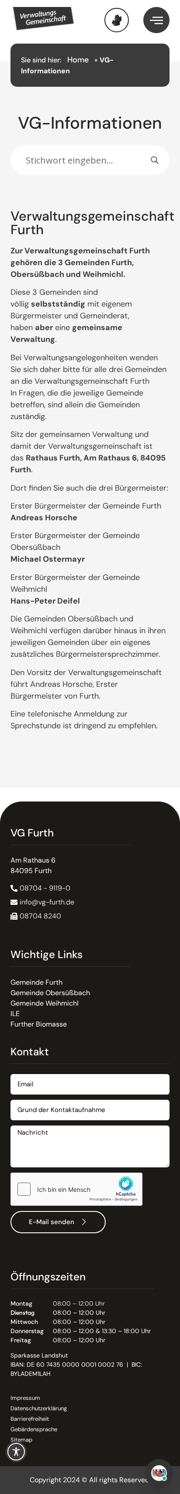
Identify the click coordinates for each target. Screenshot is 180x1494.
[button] (35, 916)
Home (78, 60)
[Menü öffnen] (156, 20)
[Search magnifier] (155, 160)
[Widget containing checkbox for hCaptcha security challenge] (76, 1189)
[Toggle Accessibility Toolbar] (16, 1451)
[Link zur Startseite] (50, 20)
